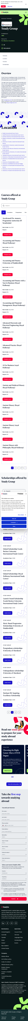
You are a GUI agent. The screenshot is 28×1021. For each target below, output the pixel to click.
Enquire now (7, 234)
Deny (14, 526)
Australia (3, 934)
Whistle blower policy (7, 964)
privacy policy (22, 884)
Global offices (5, 956)
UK (4, 44)
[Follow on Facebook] (7, 923)
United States (5, 948)
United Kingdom (5, 932)
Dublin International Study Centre (10, 133)
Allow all (14, 518)
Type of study (5, 840)
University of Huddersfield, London (10, 162)
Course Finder (18, 932)
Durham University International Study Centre (13, 136)
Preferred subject (6, 852)
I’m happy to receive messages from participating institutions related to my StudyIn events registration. (15, 894)
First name (4, 811)
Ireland (3, 943)
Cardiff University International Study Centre (13, 135)
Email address (5, 829)
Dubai (2, 940)
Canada (3, 937)
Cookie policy (22, 1017)
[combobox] (4, 825)
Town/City (4, 876)
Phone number (5, 823)
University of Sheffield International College (12, 163)
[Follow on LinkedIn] (3, 923)
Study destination (6, 858)
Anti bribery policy (6, 959)
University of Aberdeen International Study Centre (14, 157)
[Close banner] (26, 493)
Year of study (5, 846)
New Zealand (4, 945)
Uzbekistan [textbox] (4, 873)
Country (4, 871)
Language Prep (19, 937)
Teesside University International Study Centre (13, 155)
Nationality (4, 835)
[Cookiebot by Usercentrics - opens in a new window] (17, 494)
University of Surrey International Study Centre (13, 169)
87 (22, 468)
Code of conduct (6, 962)
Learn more (8, 538)
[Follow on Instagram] (16, 923)
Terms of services (3, 1017)
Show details (21, 514)
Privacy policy (14, 1017)
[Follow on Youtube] (11, 923)
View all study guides (13, 784)
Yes (3, 6)
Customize (13, 522)
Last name (4, 817)
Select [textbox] (3, 837)
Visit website (7, 48)
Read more (8, 770)
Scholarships (18, 940)
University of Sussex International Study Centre (13, 170)
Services (17, 934)
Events (16, 943)
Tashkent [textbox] (4, 878)
